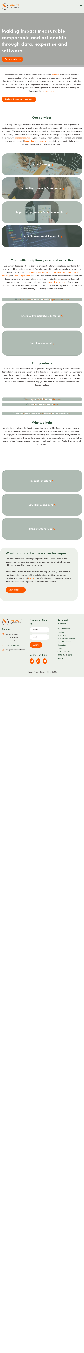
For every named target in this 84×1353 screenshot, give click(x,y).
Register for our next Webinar (19, 99)
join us (31, 578)
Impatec (55, 75)
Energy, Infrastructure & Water (42, 273)
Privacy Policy (33, 672)
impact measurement (24, 138)
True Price (62, 635)
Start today (14, 590)
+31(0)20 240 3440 (12, 645)
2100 (59, 648)
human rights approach (57, 282)
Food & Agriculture (22, 276)
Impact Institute (64, 629)
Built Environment (65, 273)
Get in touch (11, 59)
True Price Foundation (66, 638)
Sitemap (43, 672)
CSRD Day (62, 655)
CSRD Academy (64, 652)
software (42, 141)
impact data (29, 141)
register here (48, 91)
